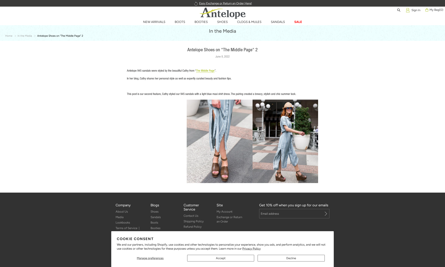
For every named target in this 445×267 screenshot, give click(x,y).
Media (120, 217)
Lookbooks (123, 222)
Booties (155, 228)
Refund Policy (193, 226)
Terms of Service (127, 228)
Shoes (155, 211)
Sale (298, 22)
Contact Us (191, 215)
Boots (154, 222)
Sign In (415, 10)
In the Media (25, 35)
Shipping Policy (194, 221)
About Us (122, 211)
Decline (291, 258)
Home (8, 35)
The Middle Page (205, 70)
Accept (220, 258)
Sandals (156, 217)
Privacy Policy (251, 248)
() (436, 9)
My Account (224, 211)
